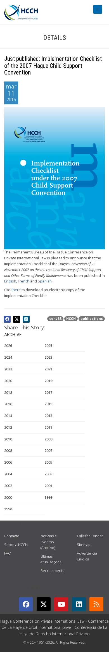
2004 (8, 473)
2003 (48, 473)
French (23, 281)
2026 (8, 345)
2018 (8, 392)
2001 (48, 485)
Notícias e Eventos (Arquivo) (49, 541)
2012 (8, 427)
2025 (48, 345)
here (17, 289)
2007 (48, 450)
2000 (8, 497)
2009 (48, 439)
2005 (48, 462)
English (10, 281)
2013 (48, 415)
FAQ (7, 553)
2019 (48, 380)
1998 (8, 508)
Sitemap (84, 544)
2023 (48, 357)
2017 (48, 392)
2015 (48, 403)
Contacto (11, 535)
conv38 (55, 318)
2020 (8, 380)
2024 (8, 357)
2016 (8, 403)
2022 (8, 368)
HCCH (71, 318)
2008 (8, 450)
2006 (8, 462)
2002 (8, 485)
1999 (48, 497)
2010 (8, 439)
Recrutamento (53, 570)
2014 (8, 415)
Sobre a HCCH (16, 544)
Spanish (45, 281)
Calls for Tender (90, 535)
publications (91, 318)
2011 (48, 427)
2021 (48, 368)
